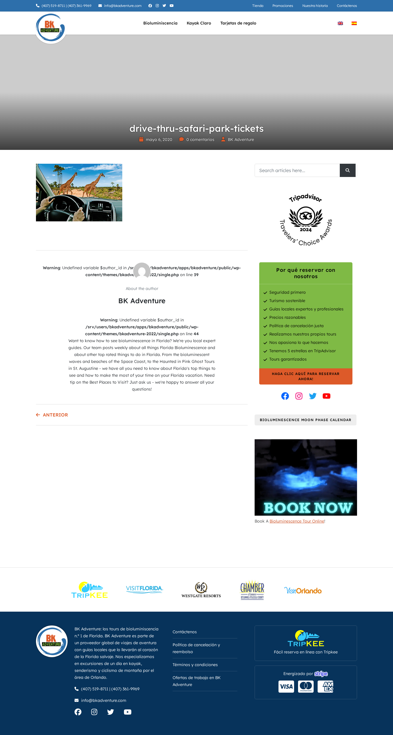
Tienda (257, 5)
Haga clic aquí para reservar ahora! (305, 376)
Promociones (282, 5)
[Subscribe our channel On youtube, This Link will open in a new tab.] (132, 713)
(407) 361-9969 (79, 5)
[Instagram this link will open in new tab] (299, 396)
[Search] (348, 170)
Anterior (55, 415)
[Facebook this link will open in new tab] (285, 396)
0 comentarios (200, 139)
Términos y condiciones (195, 664)
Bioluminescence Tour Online (297, 521)
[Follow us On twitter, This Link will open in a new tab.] (115, 713)
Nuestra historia (315, 5)
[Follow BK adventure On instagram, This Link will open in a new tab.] (158, 5)
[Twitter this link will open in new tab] (312, 396)
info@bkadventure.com (123, 5)
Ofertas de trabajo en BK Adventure (197, 681)
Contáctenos (347, 5)
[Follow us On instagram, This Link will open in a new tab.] (98, 713)
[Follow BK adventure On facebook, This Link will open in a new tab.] (150, 5)
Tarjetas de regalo (238, 23)
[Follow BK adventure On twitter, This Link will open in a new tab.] (165, 5)
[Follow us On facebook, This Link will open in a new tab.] (82, 713)
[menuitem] (340, 23)
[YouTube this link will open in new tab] (326, 396)
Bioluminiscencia (160, 23)
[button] (13, 722)
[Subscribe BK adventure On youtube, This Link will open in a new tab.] (172, 5)
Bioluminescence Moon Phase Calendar (305, 420)
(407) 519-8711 (53, 5)
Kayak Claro (199, 23)
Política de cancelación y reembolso (196, 648)
